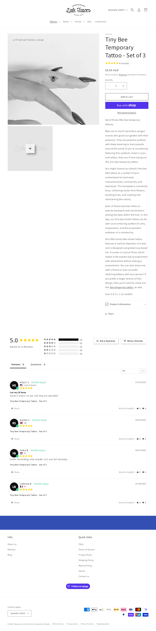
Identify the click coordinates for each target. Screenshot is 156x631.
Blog (10, 554)
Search (82, 571)
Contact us (84, 576)
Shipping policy (103, 624)
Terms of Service (87, 549)
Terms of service (87, 624)
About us (12, 544)
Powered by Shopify (42, 624)
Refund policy (58, 624)
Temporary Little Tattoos (24, 624)
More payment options (126, 112)
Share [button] (111, 313)
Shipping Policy (86, 560)
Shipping (123, 74)
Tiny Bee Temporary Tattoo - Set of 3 (28, 401)
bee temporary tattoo (121, 287)
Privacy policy (72, 624)
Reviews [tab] (15, 364)
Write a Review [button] (135, 341)
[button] (54, 21)
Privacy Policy (85, 554)
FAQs (81, 544)
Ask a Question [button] (107, 341)
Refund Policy (85, 565)
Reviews (11, 549)
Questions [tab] (36, 364)
